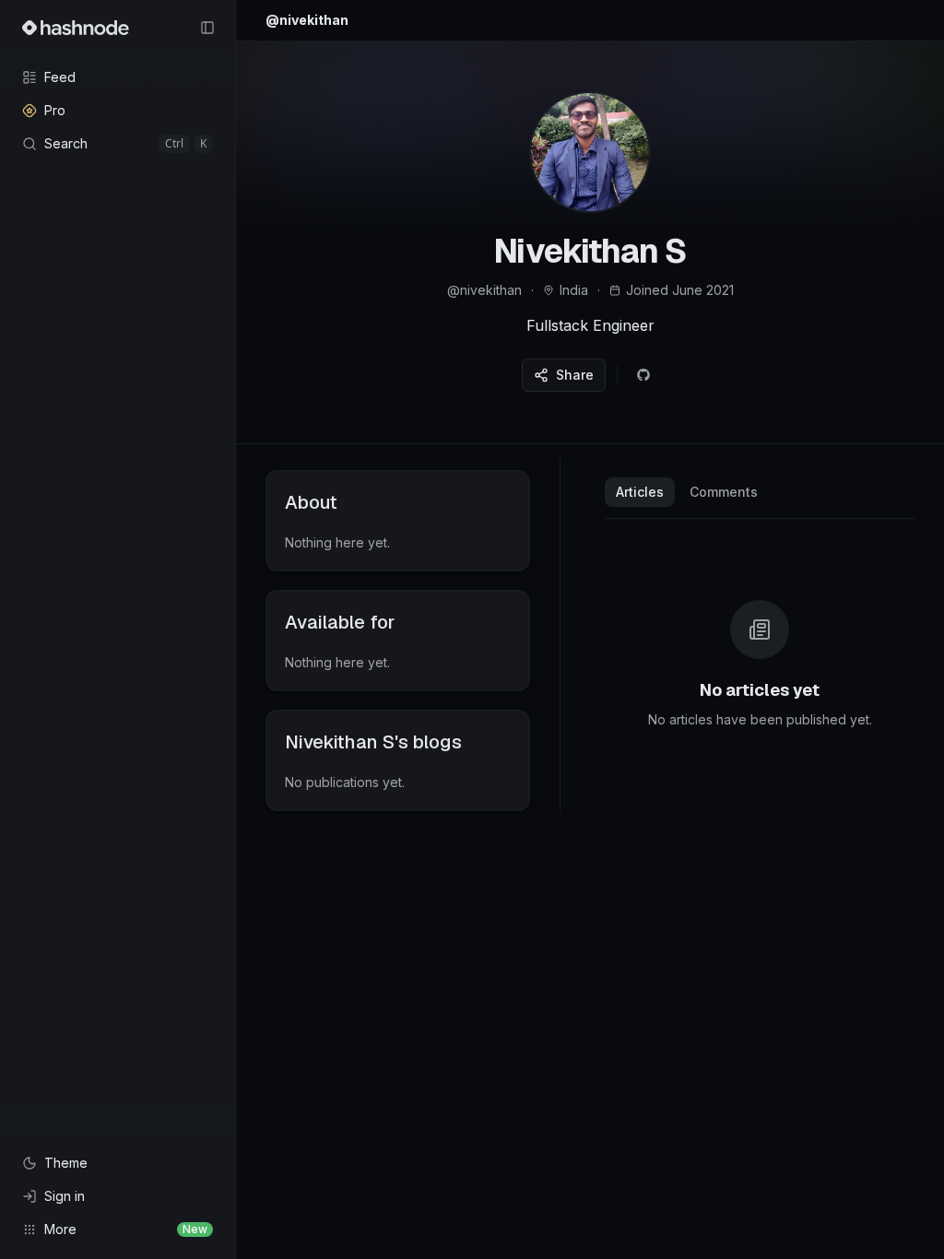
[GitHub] (643, 375)
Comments (724, 492)
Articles (640, 492)
